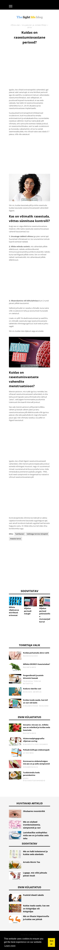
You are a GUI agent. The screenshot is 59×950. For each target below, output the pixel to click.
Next (54, 605)
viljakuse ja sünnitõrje (34, 25)
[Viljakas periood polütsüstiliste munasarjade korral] (45, 601)
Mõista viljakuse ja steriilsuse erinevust (14, 611)
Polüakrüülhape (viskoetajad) (36, 750)
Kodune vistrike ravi (32, 688)
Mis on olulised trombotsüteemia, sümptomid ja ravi (31, 825)
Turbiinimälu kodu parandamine (31, 773)
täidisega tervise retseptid (37, 534)
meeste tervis (15, 538)
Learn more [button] (10, 946)
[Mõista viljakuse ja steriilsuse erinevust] (15, 601)
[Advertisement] (29, 63)
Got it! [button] (51, 942)
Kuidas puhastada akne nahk (36, 653)
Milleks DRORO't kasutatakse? (36, 664)
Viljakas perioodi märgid (27, 611)
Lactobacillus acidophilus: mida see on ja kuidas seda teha (36, 835)
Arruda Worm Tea (31, 862)
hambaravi (19, 534)
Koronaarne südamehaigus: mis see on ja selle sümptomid (36, 762)
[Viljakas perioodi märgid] (30, 601)
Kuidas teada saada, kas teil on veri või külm (35, 701)
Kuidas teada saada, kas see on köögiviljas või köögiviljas (36, 908)
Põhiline (15, 25)
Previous (5, 605)
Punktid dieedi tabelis (33, 895)
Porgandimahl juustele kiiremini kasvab (33, 676)
